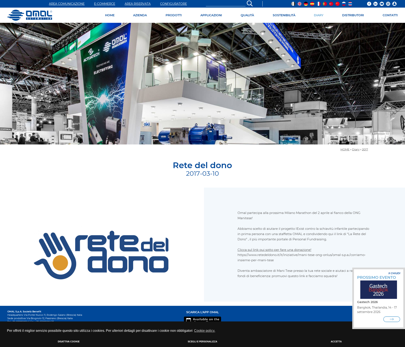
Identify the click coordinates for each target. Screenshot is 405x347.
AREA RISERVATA (138, 4)
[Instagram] (388, 4)
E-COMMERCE (104, 4)
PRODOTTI (174, 15)
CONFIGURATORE (173, 4)
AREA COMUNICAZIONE (67, 4)
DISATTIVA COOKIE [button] (69, 341)
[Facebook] (369, 4)
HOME (110, 15)
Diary (355, 149)
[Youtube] (382, 4)
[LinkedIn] (375, 4)
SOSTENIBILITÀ (284, 15)
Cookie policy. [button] (204, 330)
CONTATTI (390, 15)
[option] (202, 83)
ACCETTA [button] (336, 341)
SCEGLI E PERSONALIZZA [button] (202, 341)
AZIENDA (140, 15)
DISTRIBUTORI (353, 15)
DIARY (318, 15)
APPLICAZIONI (211, 15)
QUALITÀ (247, 15)
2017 (365, 149)
